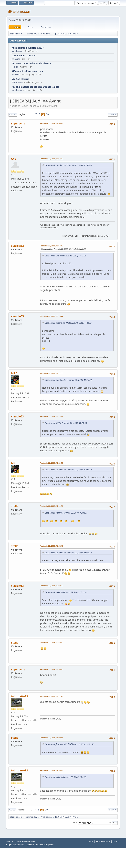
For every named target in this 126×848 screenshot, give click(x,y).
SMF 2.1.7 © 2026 (13, 841)
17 (35, 114)
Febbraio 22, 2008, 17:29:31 (51, 506)
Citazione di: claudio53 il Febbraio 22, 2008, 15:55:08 (68, 165)
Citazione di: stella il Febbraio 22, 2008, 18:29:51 (66, 777)
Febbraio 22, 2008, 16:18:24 (51, 316)
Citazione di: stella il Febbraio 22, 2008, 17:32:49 (66, 592)
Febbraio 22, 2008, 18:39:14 (51, 770)
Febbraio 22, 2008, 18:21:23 (51, 696)
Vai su (12, 809)
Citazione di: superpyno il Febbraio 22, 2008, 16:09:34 (68, 323)
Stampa (112, 114)
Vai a (75, 822)
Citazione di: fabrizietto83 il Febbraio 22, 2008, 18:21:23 (69, 744)
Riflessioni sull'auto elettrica (27, 71)
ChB (13, 159)
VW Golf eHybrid (20, 79)
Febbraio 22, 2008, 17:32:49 (51, 546)
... (33, 114)
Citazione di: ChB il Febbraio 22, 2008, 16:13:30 (65, 255)
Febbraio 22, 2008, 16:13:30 (51, 158)
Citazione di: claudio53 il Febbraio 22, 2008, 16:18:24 (68, 380)
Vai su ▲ (116, 841)
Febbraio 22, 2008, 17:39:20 (51, 585)
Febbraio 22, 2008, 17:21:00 (51, 373)
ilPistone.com (19, 11)
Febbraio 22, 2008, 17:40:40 (51, 642)
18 (39, 114)
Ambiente (16, 59)
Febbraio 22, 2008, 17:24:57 (51, 463)
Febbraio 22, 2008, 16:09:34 (51, 123)
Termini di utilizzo (102, 841)
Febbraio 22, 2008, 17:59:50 (51, 669)
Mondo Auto (17, 51)
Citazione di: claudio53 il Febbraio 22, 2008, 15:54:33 (68, 552)
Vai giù (12, 114)
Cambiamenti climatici (24, 55)
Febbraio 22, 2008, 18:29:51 (51, 737)
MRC (14, 373)
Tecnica (15, 67)
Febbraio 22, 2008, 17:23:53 (51, 416)
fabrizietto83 (19, 696)
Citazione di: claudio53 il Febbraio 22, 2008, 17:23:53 (68, 469)
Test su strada (17, 82)
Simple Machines (28, 841)
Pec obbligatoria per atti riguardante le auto (35, 87)
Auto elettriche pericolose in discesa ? (32, 63)
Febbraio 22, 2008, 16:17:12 (51, 245)
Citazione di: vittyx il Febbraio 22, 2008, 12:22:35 (66, 512)
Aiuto (91, 841)
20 (47, 114)
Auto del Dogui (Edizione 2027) (28, 48)
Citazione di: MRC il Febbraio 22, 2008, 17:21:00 (66, 423)
